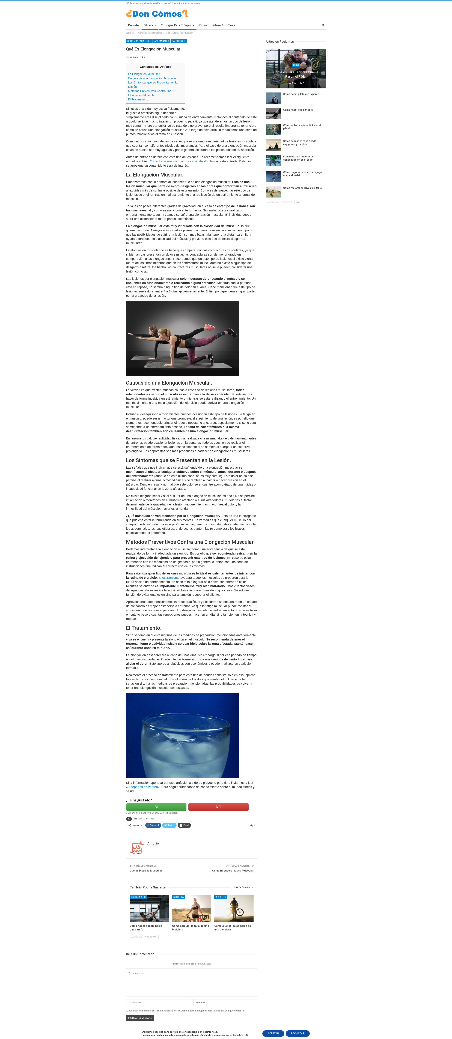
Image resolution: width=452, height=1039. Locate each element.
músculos (150, 819)
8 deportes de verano (143, 787)
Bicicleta (178, 897)
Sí (156, 807)
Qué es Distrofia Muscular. (146, 870)
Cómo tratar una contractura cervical (175, 161)
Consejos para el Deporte (177, 25)
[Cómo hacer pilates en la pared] (273, 98)
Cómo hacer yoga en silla (298, 109)
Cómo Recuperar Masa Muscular (233, 870)
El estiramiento (169, 577)
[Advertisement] (222, 87)
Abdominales (161, 41)
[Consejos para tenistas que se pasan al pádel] (295, 69)
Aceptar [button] (273, 1033)
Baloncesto (178, 41)
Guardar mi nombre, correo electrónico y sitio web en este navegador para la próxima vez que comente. (187, 1010)
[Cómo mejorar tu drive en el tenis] (273, 192)
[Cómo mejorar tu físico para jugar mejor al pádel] (273, 176)
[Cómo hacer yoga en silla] (273, 113)
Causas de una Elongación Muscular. (152, 78)
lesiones (138, 819)
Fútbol (203, 25)
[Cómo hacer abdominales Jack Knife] (149, 908)
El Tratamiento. (138, 99)
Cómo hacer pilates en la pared (301, 94)
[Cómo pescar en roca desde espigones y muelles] (273, 145)
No (218, 807)
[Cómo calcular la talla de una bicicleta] (191, 908)
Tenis (231, 25)
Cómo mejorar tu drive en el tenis (302, 188)
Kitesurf (218, 25)
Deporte (133, 25)
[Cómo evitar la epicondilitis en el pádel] (273, 129)
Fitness (148, 25)
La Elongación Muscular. (144, 74)
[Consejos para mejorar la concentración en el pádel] (273, 160)
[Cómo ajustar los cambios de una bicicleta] (234, 908)
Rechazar (297, 1033)
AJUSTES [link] (242, 1035)
